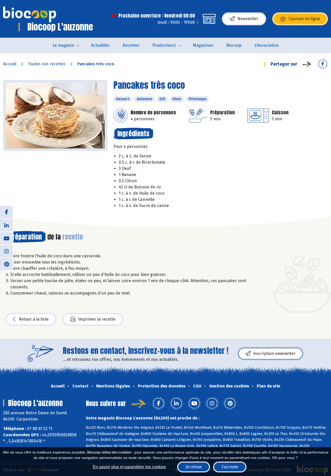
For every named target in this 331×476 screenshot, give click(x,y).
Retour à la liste (34, 319)
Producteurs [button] (164, 45)
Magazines (203, 45)
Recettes (131, 45)
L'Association (266, 45)
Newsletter (247, 18)
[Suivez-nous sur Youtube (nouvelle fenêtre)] (6, 238)
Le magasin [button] (63, 45)
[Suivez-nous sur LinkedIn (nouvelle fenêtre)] (6, 225)
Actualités (100, 45)
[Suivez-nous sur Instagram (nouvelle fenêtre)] (6, 250)
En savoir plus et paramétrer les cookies (129, 467)
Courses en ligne (304, 18)
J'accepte (229, 467)
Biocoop (234, 45)
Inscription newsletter (274, 353)
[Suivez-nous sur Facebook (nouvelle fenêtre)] (6, 212)
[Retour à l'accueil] (29, 14)
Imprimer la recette (97, 319)
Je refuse (193, 467)
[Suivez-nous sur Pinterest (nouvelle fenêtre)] (6, 263)
